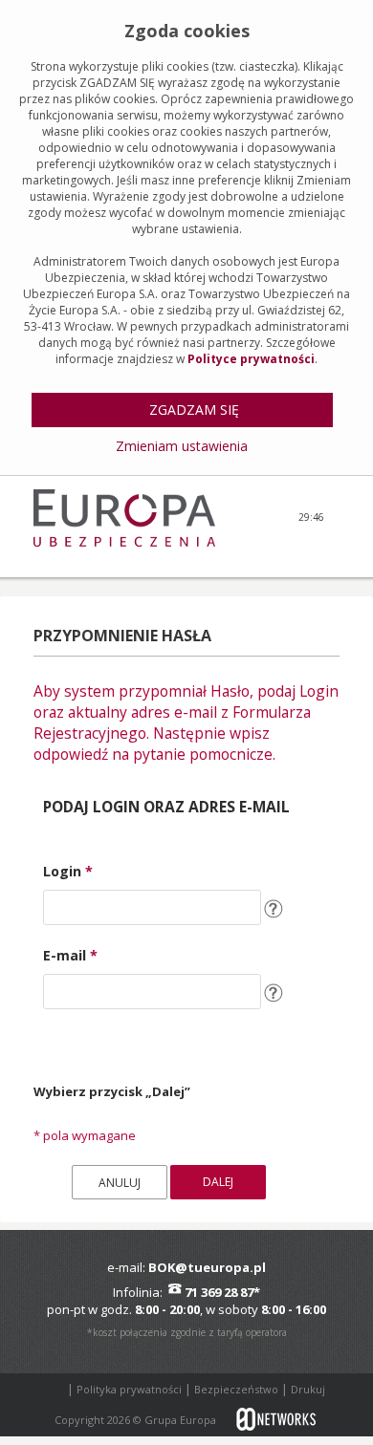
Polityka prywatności (131, 1389)
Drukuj (308, 1389)
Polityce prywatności (251, 359)
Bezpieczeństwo (237, 1389)
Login (68, 871)
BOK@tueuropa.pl (207, 1267)
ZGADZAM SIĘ (194, 409)
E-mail (70, 955)
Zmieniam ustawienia (182, 446)
